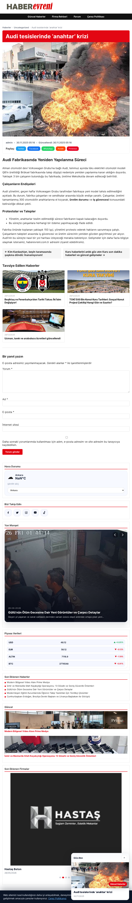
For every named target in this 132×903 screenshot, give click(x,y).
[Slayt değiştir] (60, 877)
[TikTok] (44, 512)
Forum (77, 16)
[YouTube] (35, 512)
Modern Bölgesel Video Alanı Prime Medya (28, 682)
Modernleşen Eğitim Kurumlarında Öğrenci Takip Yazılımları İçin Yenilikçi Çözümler (47, 693)
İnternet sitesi (10, 424)
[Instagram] (26, 512)
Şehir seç (13, 484)
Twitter (21, 148)
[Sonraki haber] (122, 535)
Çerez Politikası (95, 16)
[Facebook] (8, 512)
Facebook (33, 148)
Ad (5, 399)
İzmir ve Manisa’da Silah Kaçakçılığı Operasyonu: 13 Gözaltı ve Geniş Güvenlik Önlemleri (50, 686)
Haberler (6, 27)
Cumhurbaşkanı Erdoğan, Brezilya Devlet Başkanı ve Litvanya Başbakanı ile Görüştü (48, 696)
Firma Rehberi (59, 16)
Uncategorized (21, 27)
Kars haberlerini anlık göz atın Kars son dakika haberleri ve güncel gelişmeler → (93, 253)
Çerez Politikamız (57, 898)
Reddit (61, 148)
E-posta (8, 412)
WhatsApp (48, 148)
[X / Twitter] (17, 512)
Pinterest (73, 148)
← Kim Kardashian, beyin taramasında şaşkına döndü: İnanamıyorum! (28, 253)
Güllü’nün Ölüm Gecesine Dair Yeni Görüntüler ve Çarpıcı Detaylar (40, 689)
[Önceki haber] (115, 535)
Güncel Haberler (37, 16)
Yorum (7, 368)
